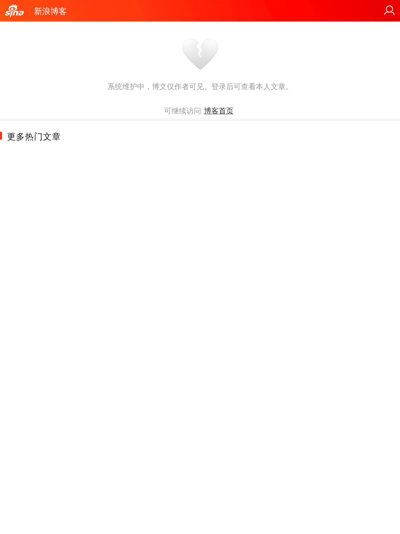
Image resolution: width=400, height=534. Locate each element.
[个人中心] (389, 10)
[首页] (14, 11)
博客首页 (219, 110)
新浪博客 (50, 10)
